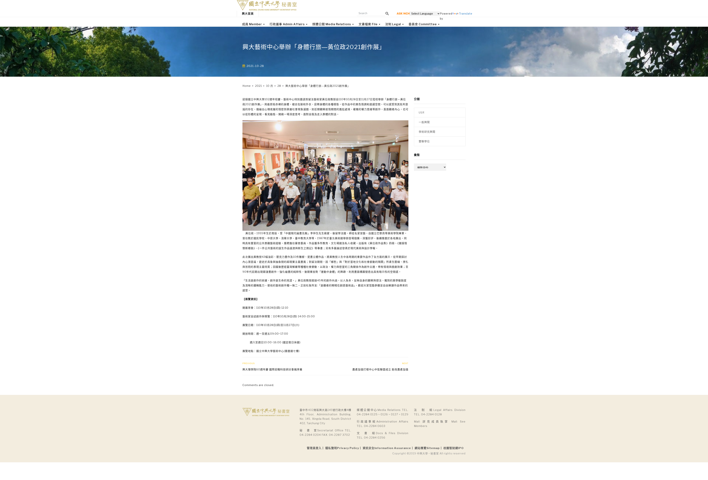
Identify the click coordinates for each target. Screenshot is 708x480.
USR (421, 112)
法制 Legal (393, 24)
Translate (465, 13)
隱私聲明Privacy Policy (342, 448)
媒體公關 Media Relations (331, 24)
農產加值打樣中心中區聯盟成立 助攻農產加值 (380, 369)
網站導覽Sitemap (427, 448)
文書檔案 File (368, 24)
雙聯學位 (424, 141)
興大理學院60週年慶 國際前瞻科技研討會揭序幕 (272, 369)
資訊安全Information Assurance (387, 448)
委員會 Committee (423, 24)
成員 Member (252, 24)
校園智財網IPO (453, 448)
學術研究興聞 (427, 131)
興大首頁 (248, 13)
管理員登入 (314, 448)
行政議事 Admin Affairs (287, 24)
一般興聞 (424, 122)
